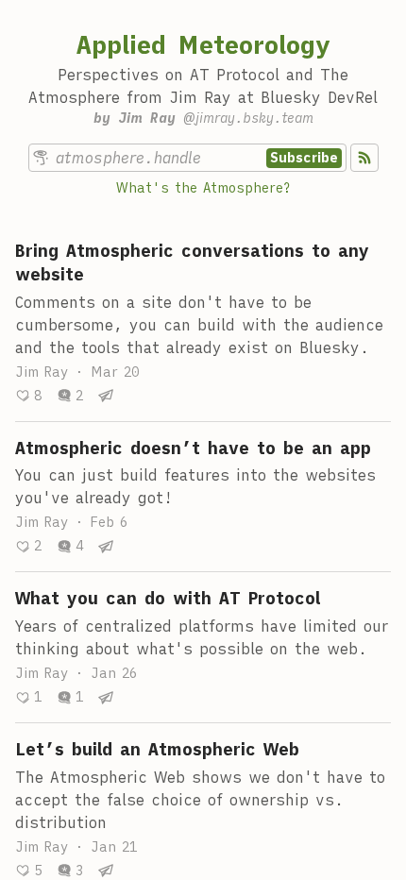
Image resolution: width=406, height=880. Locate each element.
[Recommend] (28, 396)
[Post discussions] (70, 396)
